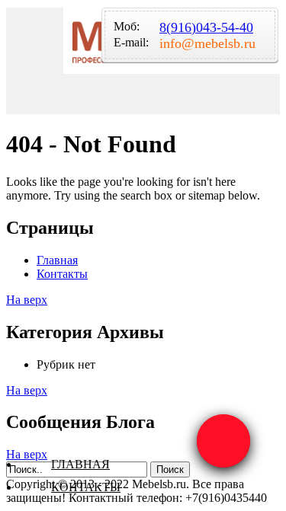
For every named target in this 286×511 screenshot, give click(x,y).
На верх (26, 299)
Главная (80, 464)
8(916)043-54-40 (206, 27)
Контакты (86, 487)
